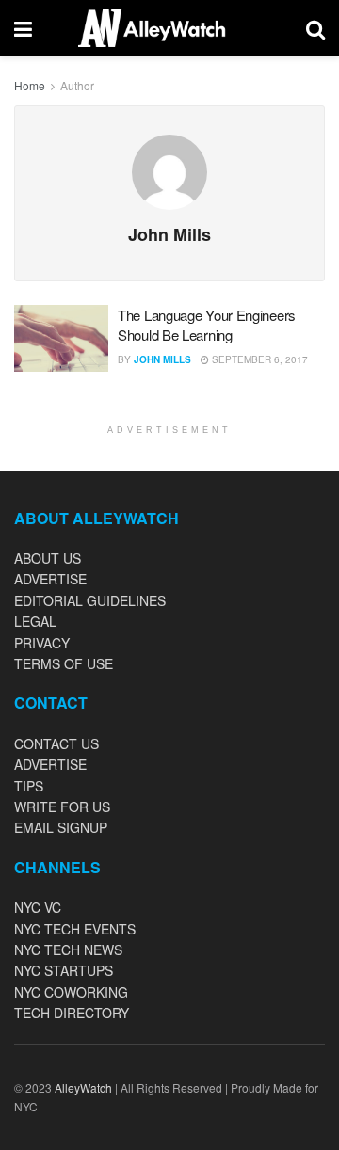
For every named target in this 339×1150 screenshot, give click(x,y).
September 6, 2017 (258, 359)
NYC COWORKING (71, 991)
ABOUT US (47, 558)
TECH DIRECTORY (71, 1012)
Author (77, 85)
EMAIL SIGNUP (60, 827)
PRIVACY (42, 642)
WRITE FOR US (62, 806)
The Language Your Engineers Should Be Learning (207, 324)
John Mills (162, 359)
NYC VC (37, 907)
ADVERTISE (50, 578)
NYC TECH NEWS (68, 949)
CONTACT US (56, 743)
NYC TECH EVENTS (75, 928)
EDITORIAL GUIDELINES (90, 600)
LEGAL (35, 621)
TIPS (28, 785)
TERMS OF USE (63, 663)
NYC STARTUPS (63, 970)
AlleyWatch (83, 1087)
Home (29, 85)
